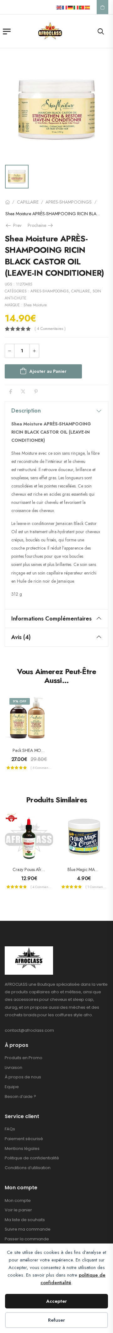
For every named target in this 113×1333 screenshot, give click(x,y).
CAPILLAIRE (28, 202)
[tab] (56, 410)
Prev (15, 225)
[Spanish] (87, 7)
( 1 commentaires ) (96, 887)
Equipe (12, 1087)
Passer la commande (27, 1239)
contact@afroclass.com (29, 1030)
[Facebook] (10, 391)
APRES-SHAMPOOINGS (69, 202)
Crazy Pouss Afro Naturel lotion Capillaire (50, 869)
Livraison (13, 1067)
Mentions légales (22, 1148)
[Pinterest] (36, 391)
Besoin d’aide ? (20, 1096)
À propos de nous (23, 1077)
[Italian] (76, 7)
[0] (102, 7)
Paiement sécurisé (24, 1139)
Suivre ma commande (28, 1229)
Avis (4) (21, 637)
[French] (65, 7)
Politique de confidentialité (32, 1158)
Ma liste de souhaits (25, 1220)
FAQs (10, 1129)
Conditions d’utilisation (28, 1168)
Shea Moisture (35, 305)
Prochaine (41, 225)
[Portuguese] (82, 7)
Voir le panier (18, 1210)
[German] (70, 7)
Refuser (56, 1320)
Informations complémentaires (51, 619)
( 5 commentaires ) (41, 768)
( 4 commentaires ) (50, 329)
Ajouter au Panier (48, 371)
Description (26, 411)
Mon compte (18, 1200)
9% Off (19, 701)
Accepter (56, 1301)
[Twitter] (23, 391)
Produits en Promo (23, 1058)
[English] (59, 7)
